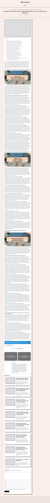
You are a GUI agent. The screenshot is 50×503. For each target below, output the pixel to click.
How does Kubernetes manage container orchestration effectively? (13, 53)
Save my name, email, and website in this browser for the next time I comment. (15, 489)
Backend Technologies (24, 392)
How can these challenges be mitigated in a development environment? (13, 51)
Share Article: (13, 348)
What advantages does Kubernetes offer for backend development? (13, 52)
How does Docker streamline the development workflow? (12, 47)
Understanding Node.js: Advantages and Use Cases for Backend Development (22, 448)
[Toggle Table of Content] (29, 39)
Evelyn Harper (27, 14)
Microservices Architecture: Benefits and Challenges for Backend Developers (21, 436)
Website (5, 486)
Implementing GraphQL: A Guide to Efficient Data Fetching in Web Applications (22, 424)
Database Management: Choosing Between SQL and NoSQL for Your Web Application (22, 389)
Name (5, 481)
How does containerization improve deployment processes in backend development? (14, 43)
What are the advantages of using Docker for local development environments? (14, 48)
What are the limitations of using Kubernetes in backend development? (13, 55)
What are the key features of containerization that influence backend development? (14, 42)
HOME (25, 5)
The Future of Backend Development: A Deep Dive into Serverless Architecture (22, 401)
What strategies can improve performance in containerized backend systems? (14, 59)
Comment (5, 471)
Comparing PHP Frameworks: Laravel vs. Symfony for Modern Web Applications (22, 413)
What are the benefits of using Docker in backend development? (13, 46)
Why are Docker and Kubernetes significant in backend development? (13, 44)
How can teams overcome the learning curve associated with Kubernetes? (13, 57)
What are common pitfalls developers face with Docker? (12, 50)
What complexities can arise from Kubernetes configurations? (12, 56)
